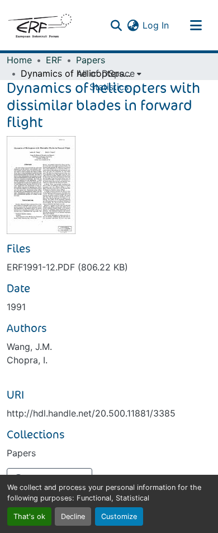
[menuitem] (109, 73)
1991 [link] (16, 306)
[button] (40, 25)
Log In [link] (156, 25)
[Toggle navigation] (195, 25)
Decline (73, 516)
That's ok (29, 516)
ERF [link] (54, 60)
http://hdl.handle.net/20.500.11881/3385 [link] (91, 413)
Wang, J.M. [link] (29, 346)
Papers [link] (90, 60)
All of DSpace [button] (106, 73)
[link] (109, 267)
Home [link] (19, 60)
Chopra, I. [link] (27, 360)
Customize (119, 516)
